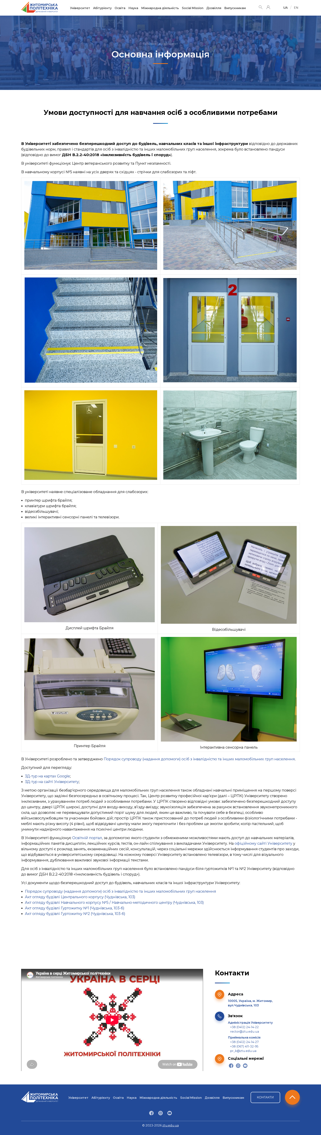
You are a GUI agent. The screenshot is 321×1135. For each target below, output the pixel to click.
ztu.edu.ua (170, 1125)
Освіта (120, 8)
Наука (133, 8)
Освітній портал (87, 838)
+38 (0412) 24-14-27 (244, 1042)
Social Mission (192, 8)
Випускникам (235, 8)
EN (296, 7)
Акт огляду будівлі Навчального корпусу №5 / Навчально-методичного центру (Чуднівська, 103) (114, 902)
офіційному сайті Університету (263, 843)
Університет (80, 8)
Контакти (265, 1097)
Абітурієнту (102, 8)
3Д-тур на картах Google (47, 776)
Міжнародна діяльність (160, 8)
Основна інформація (160, 54)
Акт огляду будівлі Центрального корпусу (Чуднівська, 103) (80, 897)
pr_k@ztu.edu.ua (243, 1051)
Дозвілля (213, 8)
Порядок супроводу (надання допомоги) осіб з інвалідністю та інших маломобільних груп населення (199, 759)
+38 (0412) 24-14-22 (244, 1027)
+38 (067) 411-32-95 (244, 1046)
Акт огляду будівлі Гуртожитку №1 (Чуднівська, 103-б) (74, 908)
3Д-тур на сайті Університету (52, 781)
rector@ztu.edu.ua (244, 1031)
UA (285, 7)
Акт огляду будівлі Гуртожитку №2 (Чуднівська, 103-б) (75, 913)
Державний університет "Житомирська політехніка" (39, 7)
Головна (149, 44)
